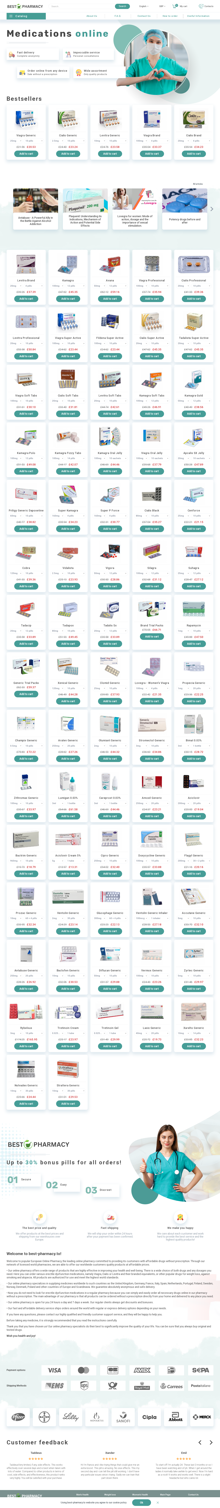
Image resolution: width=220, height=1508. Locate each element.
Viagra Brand (152, 135)
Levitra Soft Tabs (110, 395)
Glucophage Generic (110, 913)
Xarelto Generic (193, 1027)
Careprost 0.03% (110, 797)
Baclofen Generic (68, 970)
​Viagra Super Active (68, 337)
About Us (92, 16)
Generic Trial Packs (26, 682)
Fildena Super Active (110, 337)
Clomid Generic (110, 682)
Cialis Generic (68, 135)
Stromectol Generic (152, 740)
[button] (211, 209)
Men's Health (82, 1494)
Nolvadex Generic (26, 1085)
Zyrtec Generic (194, 970)
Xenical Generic (68, 682)
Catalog (21, 16)
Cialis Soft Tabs (68, 395)
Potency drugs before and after (184, 221)
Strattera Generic (68, 1085)
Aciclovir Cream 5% (68, 855)
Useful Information (198, 16)
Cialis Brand (194, 135)
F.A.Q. (118, 16)
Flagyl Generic (193, 855)
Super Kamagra (68, 510)
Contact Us (144, 16)
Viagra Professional (152, 280)
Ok (141, 1502)
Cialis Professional (194, 280)
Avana (110, 280)
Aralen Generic (68, 740)
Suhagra (193, 568)
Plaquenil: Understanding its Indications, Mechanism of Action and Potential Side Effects (85, 221)
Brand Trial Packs (152, 625)
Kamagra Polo (26, 453)
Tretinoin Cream (68, 1027)
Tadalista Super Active (193, 337)
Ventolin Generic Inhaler (152, 913)
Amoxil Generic (152, 797)
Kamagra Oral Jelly (110, 453)
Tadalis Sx (110, 625)
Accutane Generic (194, 913)
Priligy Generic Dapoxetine (26, 510)
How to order (170, 16)
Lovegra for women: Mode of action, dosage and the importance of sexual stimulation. (135, 221)
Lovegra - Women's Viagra (152, 682)
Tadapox (68, 625)
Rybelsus (26, 1027)
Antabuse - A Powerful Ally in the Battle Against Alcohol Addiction (35, 221)
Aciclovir (194, 797)
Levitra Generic (110, 135)
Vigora (110, 568)
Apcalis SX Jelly (193, 453)
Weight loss (110, 1494)
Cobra (26, 568)
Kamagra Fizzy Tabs (68, 453)
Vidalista (68, 568)
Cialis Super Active (152, 337)
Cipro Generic (110, 855)
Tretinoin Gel (110, 1027)
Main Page (165, 1494)
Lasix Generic (152, 1027)
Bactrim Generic (26, 855)
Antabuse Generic (26, 970)
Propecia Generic (193, 682)
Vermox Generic (152, 970)
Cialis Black (152, 510)
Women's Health (140, 1494)
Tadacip (26, 625)
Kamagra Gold (194, 395)
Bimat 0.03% (194, 740)
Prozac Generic (26, 913)
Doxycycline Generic (152, 855)
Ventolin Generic (68, 913)
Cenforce (194, 510)
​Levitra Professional (26, 337)
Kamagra (68, 280)
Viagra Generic (26, 135)
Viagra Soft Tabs (26, 395)
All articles (198, 184)
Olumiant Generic (110, 740)
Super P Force (110, 510)
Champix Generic (26, 740)
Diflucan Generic (110, 970)
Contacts (208, 6)
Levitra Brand (26, 280)
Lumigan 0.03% (68, 797)
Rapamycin (194, 625)
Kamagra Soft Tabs (151, 395)
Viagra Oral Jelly (152, 453)
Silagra (151, 568)
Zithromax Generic (26, 797)
